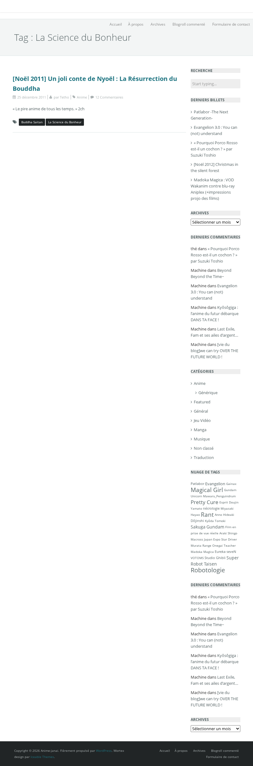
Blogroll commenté (188, 24)
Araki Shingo (228, 533)
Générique (208, 392)
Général (201, 411)
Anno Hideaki (224, 514)
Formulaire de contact (231, 24)
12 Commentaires (109, 97)
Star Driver (229, 539)
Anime (82, 97)
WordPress (104, 750)
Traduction (204, 457)
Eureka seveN (225, 551)
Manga (200, 429)
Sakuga (198, 527)
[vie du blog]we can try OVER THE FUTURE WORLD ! (214, 351)
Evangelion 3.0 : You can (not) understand (214, 292)
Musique (202, 439)
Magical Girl (207, 490)
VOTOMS (197, 558)
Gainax (231, 484)
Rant (207, 514)
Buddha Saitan (32, 122)
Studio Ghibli (215, 557)
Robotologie (208, 570)
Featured (202, 402)
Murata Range (201, 545)
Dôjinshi (197, 520)
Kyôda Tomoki (215, 521)
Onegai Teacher (224, 545)
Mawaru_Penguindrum (219, 496)
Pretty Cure (204, 502)
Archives (158, 24)
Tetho (64, 97)
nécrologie (211, 508)
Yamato (196, 508)
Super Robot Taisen (215, 561)
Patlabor (197, 483)
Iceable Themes (42, 757)
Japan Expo (212, 539)
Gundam (215, 527)
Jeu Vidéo (202, 420)
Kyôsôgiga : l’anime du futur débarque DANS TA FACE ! (214, 313)
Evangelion (215, 483)
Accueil (116, 24)
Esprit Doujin (228, 502)
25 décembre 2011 (31, 97)
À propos (135, 24)
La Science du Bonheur (64, 122)
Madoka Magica (202, 551)
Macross (197, 539)
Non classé (204, 448)
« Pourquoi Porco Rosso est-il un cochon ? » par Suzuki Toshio (214, 149)
